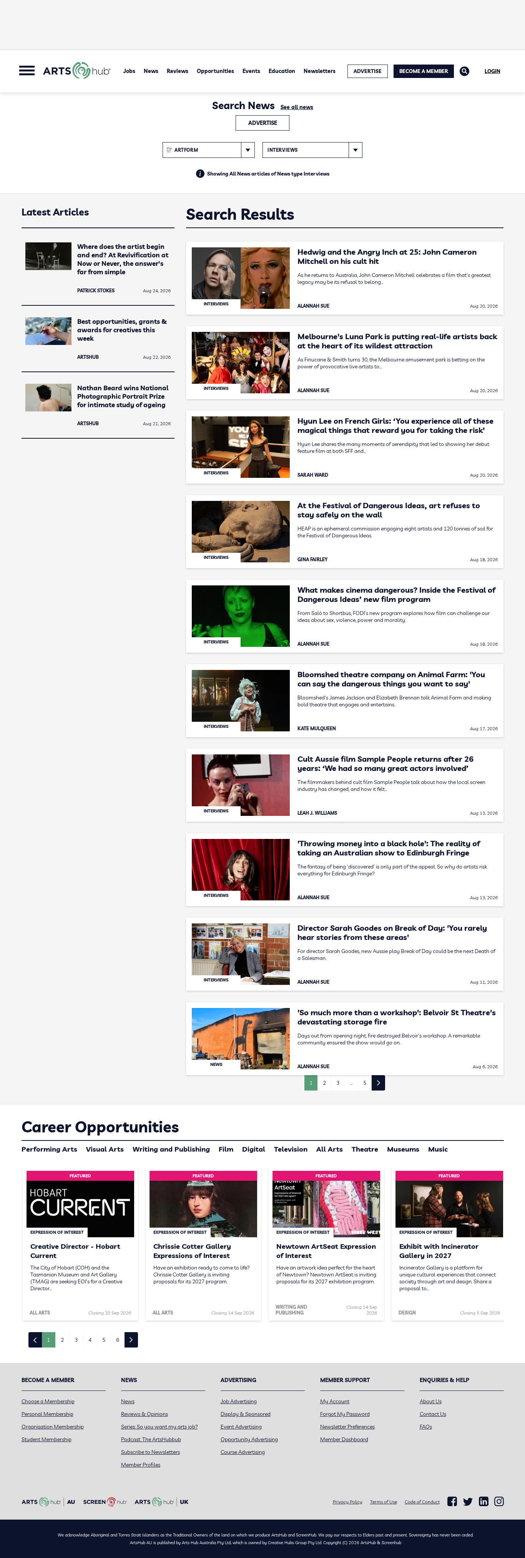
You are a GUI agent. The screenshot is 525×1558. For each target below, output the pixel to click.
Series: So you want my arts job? (159, 1426)
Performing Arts (49, 1149)
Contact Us (433, 1413)
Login (492, 71)
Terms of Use (383, 1502)
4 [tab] (89, 1339)
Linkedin (483, 1502)
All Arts (329, 1149)
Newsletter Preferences (347, 1426)
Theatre (365, 1149)
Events (251, 71)
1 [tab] (48, 1339)
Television (290, 1149)
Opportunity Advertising (249, 1439)
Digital (253, 1149)
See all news (297, 107)
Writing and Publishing (171, 1149)
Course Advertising (243, 1452)
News (151, 71)
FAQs (426, 1426)
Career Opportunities (100, 1126)
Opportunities (215, 71)
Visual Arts (105, 1149)
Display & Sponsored (246, 1413)
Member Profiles (140, 1464)
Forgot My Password (345, 1413)
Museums (403, 1149)
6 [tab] (117, 1339)
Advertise (262, 122)
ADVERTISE (368, 71)
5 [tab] (103, 1339)
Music (438, 1149)
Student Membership (46, 1439)
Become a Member (423, 71)
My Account (334, 1401)
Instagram (499, 1502)
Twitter (468, 1502)
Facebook (452, 1502)
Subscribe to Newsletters (150, 1452)
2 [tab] (62, 1339)
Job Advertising (239, 1401)
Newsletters (320, 71)
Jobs (129, 71)
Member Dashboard (344, 1439)
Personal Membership (47, 1413)
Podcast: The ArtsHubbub (151, 1439)
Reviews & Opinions (144, 1413)
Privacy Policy (347, 1502)
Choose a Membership (48, 1401)
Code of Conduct (422, 1502)
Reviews (177, 71)
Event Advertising (241, 1426)
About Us (431, 1401)
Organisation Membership (53, 1426)
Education (282, 71)
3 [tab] (76, 1339)
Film (226, 1149)
